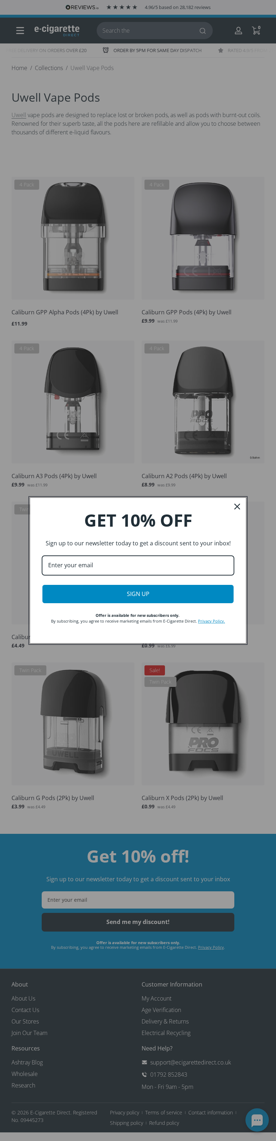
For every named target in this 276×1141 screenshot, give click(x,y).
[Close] (237, 506)
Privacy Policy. (211, 621)
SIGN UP (138, 594)
